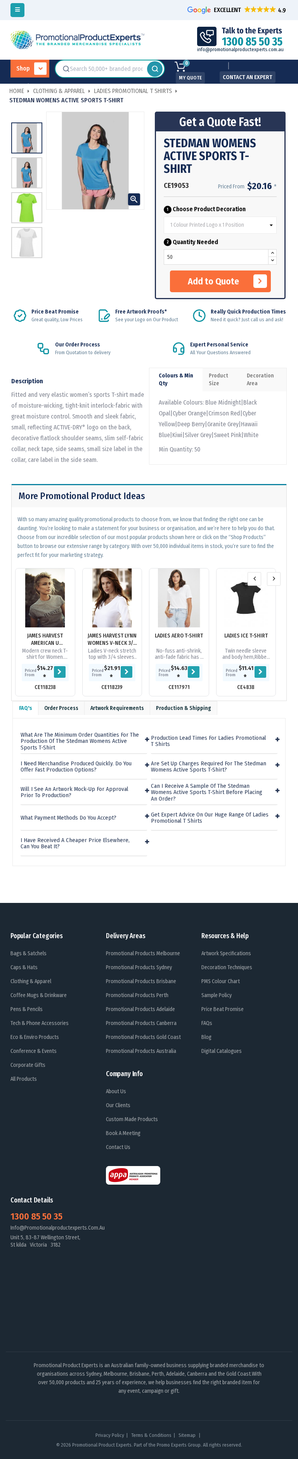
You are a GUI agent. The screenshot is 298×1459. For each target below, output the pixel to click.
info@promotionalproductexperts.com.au (240, 49)
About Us (116, 1091)
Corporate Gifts (27, 1065)
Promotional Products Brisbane (141, 981)
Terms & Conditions (151, 1435)
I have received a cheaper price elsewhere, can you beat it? (75, 843)
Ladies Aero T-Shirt (179, 635)
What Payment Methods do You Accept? (68, 818)
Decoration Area (260, 379)
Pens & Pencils (26, 1009)
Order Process (61, 708)
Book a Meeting (123, 1133)
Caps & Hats (24, 967)
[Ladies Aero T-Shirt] (179, 598)
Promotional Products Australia (141, 1051)
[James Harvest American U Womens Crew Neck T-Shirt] (45, 598)
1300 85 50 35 (36, 1216)
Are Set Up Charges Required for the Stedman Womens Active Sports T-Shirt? (208, 766)
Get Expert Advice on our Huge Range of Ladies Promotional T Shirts (210, 817)
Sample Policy (216, 995)
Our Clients (118, 1105)
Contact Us (118, 1147)
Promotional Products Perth (137, 995)
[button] (237, 10)
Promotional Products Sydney (139, 967)
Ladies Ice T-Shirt (246, 635)
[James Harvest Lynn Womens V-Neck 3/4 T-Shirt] (112, 598)
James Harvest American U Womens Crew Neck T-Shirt (45, 639)
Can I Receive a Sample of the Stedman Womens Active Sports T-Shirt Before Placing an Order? (206, 792)
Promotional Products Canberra (141, 1023)
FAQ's (25, 708)
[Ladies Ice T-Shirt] (246, 598)
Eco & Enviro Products (34, 1037)
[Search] (155, 69)
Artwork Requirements (117, 708)
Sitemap (187, 1435)
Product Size (218, 379)
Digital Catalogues (221, 1051)
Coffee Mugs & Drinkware (38, 995)
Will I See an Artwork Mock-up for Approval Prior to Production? (74, 792)
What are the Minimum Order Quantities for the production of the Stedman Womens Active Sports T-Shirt (80, 741)
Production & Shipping (183, 708)
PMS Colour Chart (220, 981)
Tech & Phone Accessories (39, 1023)
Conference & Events (33, 1051)
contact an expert (247, 77)
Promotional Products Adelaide (140, 1009)
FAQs (206, 1023)
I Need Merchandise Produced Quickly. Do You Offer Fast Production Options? (76, 766)
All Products (23, 1079)
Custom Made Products (132, 1119)
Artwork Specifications (226, 953)
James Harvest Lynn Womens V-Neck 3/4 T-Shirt (112, 639)
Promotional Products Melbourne (143, 953)
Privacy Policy (109, 1435)
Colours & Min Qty (176, 379)
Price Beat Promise (222, 1009)
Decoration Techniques (226, 967)
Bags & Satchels (28, 953)
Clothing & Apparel (30, 981)
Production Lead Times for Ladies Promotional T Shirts (208, 741)
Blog (206, 1037)
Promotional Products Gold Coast (143, 1037)
